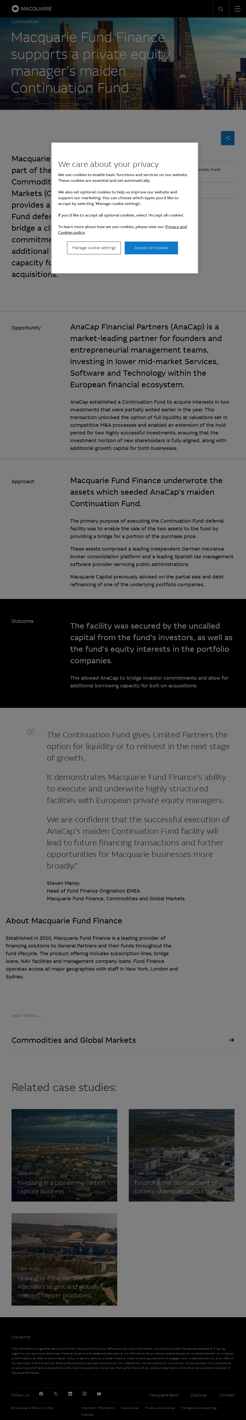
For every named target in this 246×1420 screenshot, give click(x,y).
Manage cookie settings (94, 247)
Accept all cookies (151, 247)
